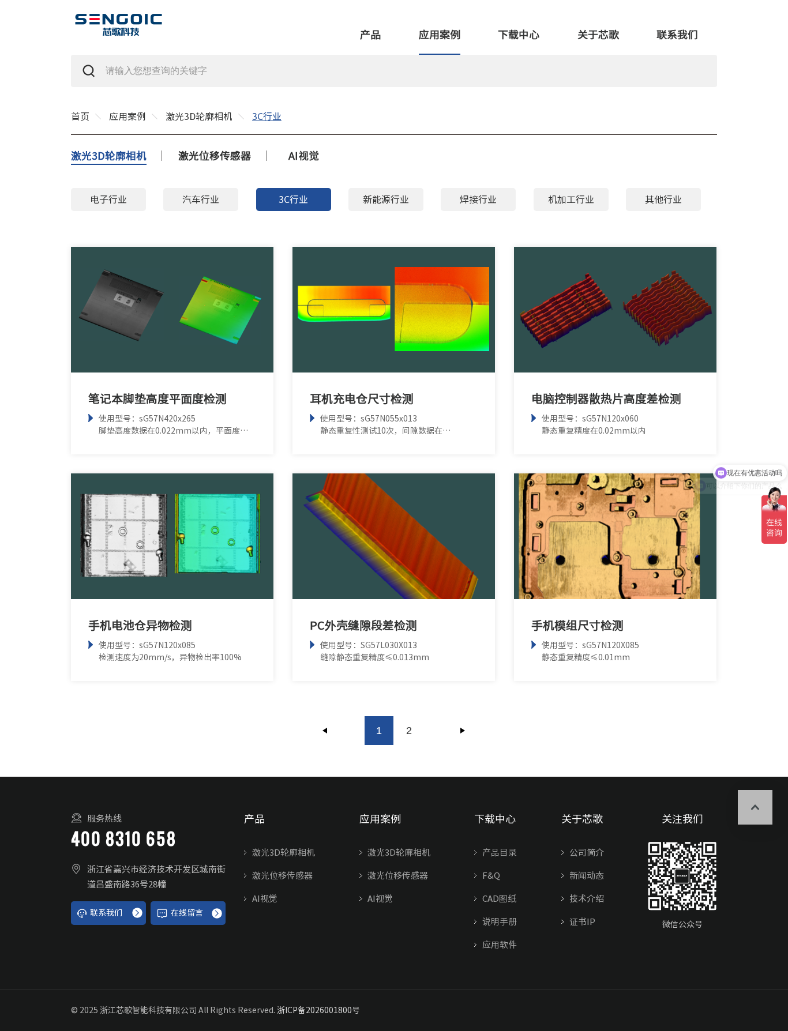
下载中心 (518, 34)
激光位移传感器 (214, 155)
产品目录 (499, 852)
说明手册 (499, 921)
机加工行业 (571, 199)
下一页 (462, 730)
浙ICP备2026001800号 (318, 1010)
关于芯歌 (598, 34)
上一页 (325, 730)
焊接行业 (478, 199)
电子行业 (108, 199)
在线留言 (187, 913)
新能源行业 (386, 199)
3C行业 (293, 199)
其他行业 (663, 199)
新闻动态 (586, 875)
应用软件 (499, 944)
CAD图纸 (499, 898)
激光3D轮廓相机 (199, 116)
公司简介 (586, 852)
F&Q (491, 875)
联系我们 (677, 34)
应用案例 (439, 34)
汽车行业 (200, 199)
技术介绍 (586, 898)
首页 (80, 116)
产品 (370, 34)
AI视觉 (303, 155)
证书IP (582, 921)
